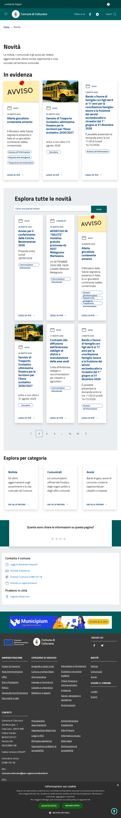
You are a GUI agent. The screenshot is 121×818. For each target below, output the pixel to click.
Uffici (4, 677)
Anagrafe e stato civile (42, 666)
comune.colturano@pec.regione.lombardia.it (25, 773)
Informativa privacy (71, 735)
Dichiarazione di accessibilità (69, 748)
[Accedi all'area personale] (108, 4)
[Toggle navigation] (6, 14)
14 (70, 433)
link (88, 799)
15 (77, 433)
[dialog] (60, 800)
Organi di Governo (11, 666)
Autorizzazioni (68, 705)
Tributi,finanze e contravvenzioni (69, 683)
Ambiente (66, 690)
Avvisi (15, 108)
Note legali (66, 741)
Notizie (94, 666)
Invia (99, 209)
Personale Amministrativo (15, 693)
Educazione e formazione (73, 666)
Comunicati (61, 220)
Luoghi (94, 691)
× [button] (118, 785)
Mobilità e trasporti (41, 693)
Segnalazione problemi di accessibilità (43, 748)
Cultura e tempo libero (42, 671)
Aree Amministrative (12, 671)
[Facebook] (89, 14)
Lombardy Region (13, 4)
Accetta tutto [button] (49, 806)
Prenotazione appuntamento (38, 723)
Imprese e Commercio (42, 682)
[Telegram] (96, 14)
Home (6, 27)
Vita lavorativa (38, 677)
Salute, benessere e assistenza (71, 698)
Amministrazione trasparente (69, 723)
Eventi (94, 697)
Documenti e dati (10, 698)
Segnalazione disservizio (43, 730)
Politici (5, 687)
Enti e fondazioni (10, 682)
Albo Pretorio (67, 730)
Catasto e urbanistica (42, 687)
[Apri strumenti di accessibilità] (114, 811)
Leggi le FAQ (37, 735)
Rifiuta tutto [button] (72, 805)
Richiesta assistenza (41, 741)
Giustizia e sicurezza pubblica (71, 673)
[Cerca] (115, 14)
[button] (60, 812)
